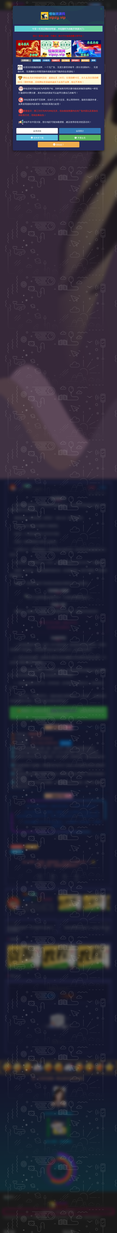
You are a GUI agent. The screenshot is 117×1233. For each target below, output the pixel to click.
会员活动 (37, 130)
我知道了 (59, 144)
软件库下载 (38, 137)
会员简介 (80, 130)
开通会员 (81, 137)
